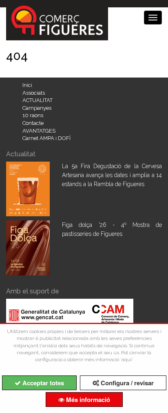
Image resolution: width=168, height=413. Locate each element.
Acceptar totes (42, 382)
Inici (27, 85)
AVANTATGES (38, 131)
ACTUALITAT (37, 100)
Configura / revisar (126, 382)
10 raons (32, 115)
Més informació (87, 399)
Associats (33, 93)
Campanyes (36, 108)
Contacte (33, 123)
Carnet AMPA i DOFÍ (46, 138)
